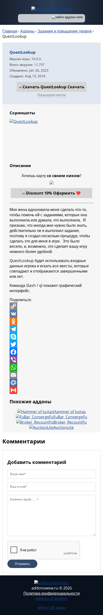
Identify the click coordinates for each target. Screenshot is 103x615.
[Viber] (51, 359)
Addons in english (51, 598)
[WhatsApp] (51, 367)
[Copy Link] (51, 306)
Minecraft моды (52, 607)
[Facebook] (51, 352)
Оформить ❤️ (67, 193)
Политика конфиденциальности (51, 593)
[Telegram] (51, 329)
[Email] (51, 375)
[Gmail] (51, 390)
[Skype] (51, 337)
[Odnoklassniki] (51, 321)
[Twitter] (51, 344)
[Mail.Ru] (51, 382)
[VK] (51, 314)
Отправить (22, 564)
